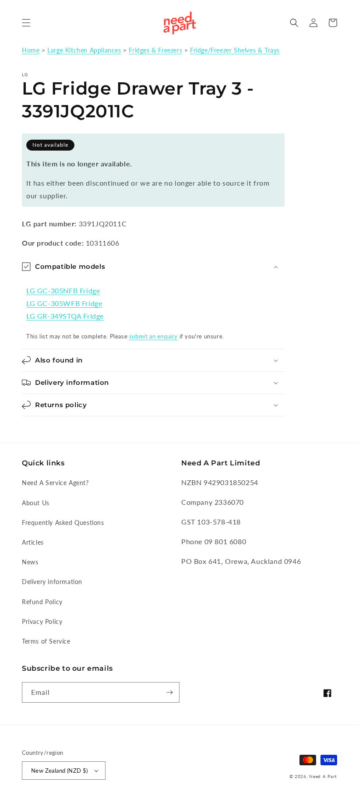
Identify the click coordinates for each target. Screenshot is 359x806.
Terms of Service (46, 641)
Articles (33, 542)
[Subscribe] (169, 692)
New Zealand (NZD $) (59, 770)
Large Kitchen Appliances (84, 50)
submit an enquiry (153, 336)
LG (25, 74)
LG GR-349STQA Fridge (65, 316)
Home (30, 50)
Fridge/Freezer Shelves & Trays (235, 50)
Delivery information (52, 581)
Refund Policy (42, 601)
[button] (26, 22)
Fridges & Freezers (155, 50)
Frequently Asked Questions (63, 522)
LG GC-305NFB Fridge (63, 290)
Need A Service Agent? (55, 482)
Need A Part (323, 776)
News (30, 562)
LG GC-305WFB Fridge (64, 303)
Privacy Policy (42, 621)
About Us (35, 503)
